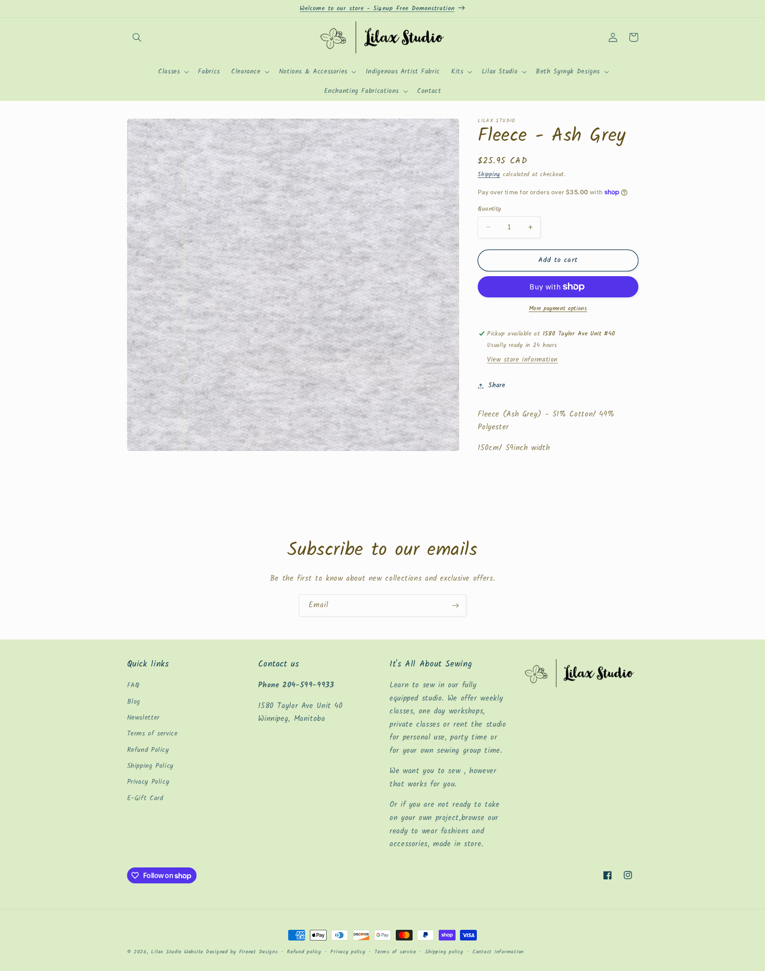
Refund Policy (148, 750)
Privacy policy (347, 952)
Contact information (498, 952)
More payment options (558, 309)
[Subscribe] (455, 605)
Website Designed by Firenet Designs (231, 952)
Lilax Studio (166, 952)
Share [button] (496, 385)
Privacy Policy (148, 782)
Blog (134, 702)
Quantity (489, 208)
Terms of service (152, 733)
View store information (522, 359)
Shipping (489, 174)
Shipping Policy (150, 766)
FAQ (133, 685)
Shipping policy (444, 952)
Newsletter (143, 718)
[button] (137, 37)
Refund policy (304, 952)
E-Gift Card (145, 798)
